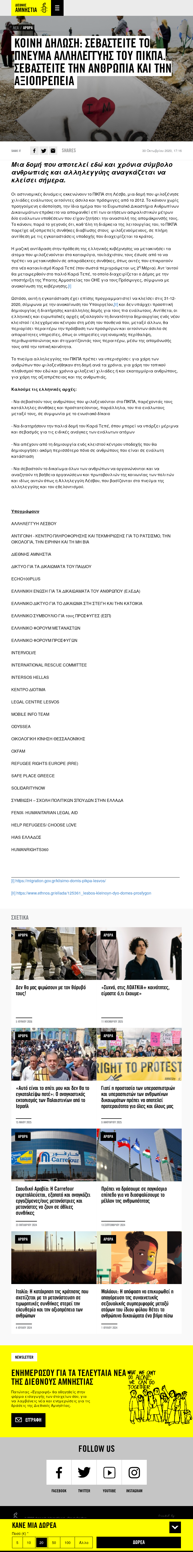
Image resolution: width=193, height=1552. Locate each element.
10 (29, 1542)
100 (68, 1542)
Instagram (134, 1490)
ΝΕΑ (16, 27)
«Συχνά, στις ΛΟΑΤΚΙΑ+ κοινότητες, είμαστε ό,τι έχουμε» (139, 977)
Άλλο (83, 1542)
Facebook (34, 150)
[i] (69, 286)
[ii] (116, 304)
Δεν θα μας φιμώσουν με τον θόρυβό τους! (53, 977)
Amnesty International (31, 8)
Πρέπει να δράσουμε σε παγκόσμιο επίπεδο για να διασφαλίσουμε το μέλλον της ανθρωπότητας (139, 1180)
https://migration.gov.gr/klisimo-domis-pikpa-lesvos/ (60, 880)
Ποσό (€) (20, 1533)
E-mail (53, 150)
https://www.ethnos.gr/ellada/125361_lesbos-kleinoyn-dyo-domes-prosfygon (83, 893)
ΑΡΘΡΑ (28, 27)
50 (54, 1542)
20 (41, 1542)
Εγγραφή (33, 1420)
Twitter (43, 150)
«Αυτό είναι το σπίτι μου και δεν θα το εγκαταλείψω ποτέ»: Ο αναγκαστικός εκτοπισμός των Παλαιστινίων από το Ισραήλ (53, 1078)
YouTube (109, 1490)
